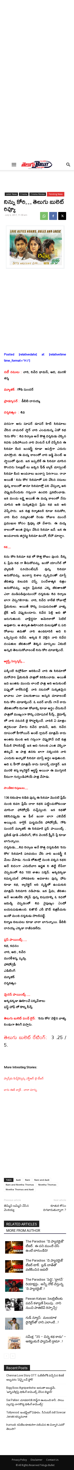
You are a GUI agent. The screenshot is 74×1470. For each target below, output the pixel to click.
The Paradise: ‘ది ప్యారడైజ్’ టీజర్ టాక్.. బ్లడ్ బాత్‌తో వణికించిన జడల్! (44, 1265)
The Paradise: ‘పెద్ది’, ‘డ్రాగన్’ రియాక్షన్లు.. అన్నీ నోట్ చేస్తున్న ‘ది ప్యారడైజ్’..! (44, 1284)
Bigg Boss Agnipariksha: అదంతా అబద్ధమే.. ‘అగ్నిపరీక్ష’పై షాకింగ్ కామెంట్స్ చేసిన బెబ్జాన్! (31, 1390)
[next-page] (12, 1356)
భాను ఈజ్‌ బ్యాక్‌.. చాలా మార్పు (20, 1090)
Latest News (11, 194)
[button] (14, 164)
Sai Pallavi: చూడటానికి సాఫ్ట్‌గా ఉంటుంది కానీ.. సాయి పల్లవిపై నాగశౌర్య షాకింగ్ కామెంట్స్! (35, 1402)
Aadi (18, 1179)
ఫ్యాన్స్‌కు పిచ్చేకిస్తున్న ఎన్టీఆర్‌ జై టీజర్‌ (24, 1078)
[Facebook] (53, 216)
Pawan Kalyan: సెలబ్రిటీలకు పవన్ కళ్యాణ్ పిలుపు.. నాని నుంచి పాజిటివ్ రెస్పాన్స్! (44, 1303)
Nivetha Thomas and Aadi (20, 1189)
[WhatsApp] (44, 216)
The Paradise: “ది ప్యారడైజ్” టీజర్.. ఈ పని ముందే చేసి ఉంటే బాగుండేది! (45, 1245)
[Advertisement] (37, 40)
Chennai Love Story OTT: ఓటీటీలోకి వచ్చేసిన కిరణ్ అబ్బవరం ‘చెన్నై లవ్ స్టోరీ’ (35, 1377)
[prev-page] (6, 1356)
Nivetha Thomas (47, 1184)
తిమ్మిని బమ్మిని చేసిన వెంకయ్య (16, 1208)
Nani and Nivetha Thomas (20, 1184)
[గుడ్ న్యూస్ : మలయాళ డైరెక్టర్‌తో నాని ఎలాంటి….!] (14, 1323)
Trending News (56, 194)
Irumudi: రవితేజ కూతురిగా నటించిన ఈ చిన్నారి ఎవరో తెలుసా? (35, 1426)
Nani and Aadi (41, 1179)
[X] (62, 216)
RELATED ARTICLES (21, 1224)
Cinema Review (38, 194)
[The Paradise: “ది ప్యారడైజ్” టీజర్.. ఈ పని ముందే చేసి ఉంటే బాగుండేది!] (14, 1247)
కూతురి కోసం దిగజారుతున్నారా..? (54, 1208)
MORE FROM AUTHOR (23, 1230)
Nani (27, 1179)
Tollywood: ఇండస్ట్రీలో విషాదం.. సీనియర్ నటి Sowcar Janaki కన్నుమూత (36, 1414)
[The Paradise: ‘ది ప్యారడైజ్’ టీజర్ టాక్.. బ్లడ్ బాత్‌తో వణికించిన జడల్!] (14, 1266)
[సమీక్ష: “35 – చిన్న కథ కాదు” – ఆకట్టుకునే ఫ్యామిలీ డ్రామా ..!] (14, 1342)
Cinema (23, 194)
